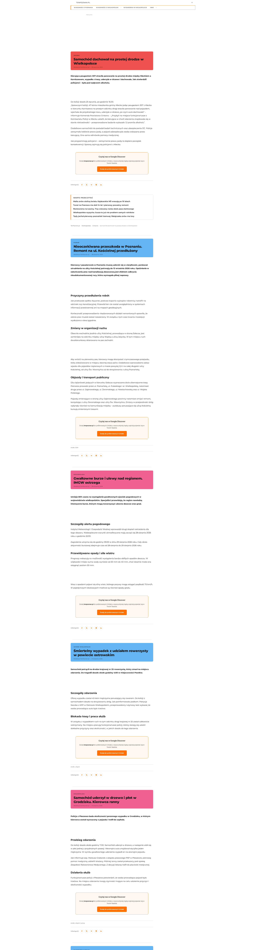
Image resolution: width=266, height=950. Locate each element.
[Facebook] (82, 185)
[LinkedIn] (101, 185)
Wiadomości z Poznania (83, 7)
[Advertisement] (112, 92)
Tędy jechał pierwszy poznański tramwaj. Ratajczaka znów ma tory (103, 216)
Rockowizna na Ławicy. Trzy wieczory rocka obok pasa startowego (103, 209)
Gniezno (95, 225)
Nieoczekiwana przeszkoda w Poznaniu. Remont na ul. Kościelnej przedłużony (108, 248)
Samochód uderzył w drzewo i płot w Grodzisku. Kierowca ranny (105, 800)
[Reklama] (133, 31)
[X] (87, 185)
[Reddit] (96, 185)
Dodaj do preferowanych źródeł (112, 169)
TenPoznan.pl (75, 225)
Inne (152, 7)
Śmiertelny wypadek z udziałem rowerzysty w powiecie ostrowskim (111, 653)
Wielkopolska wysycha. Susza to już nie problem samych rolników (103, 212)
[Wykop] (91, 185)
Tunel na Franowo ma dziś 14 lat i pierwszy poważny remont (101, 205)
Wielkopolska (86, 225)
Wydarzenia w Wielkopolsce (135, 7)
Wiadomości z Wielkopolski (107, 7)
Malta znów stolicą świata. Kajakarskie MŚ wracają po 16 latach (101, 201)
